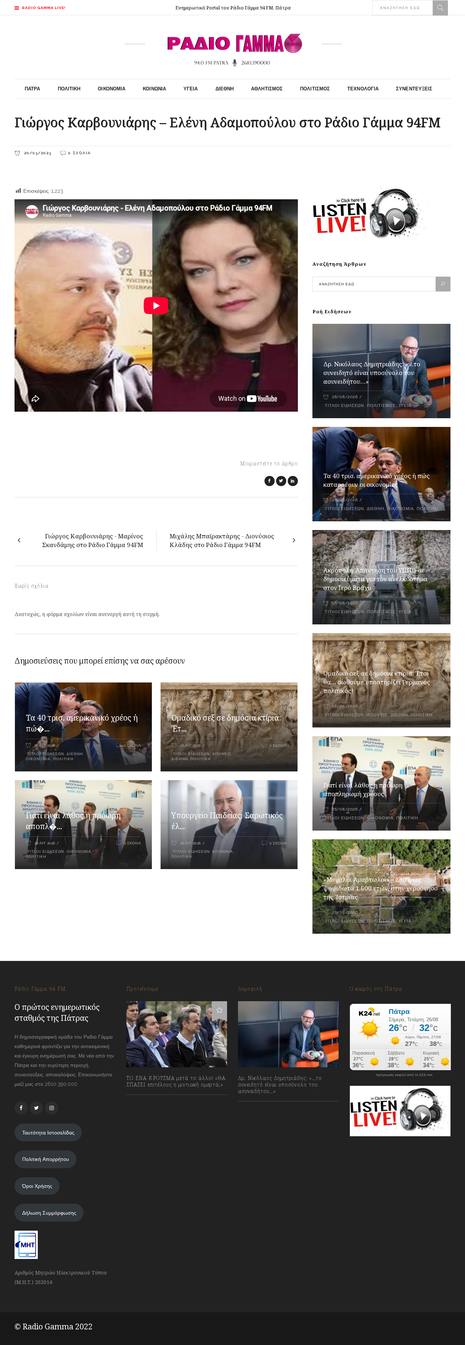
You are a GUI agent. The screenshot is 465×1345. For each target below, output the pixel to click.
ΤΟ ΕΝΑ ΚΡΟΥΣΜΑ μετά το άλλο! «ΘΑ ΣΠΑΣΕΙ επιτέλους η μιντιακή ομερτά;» (176, 1081)
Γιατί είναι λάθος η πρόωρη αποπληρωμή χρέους (363, 789)
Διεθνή (74, 754)
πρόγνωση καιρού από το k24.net (404, 1075)
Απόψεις (221, 754)
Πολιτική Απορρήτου (45, 1159)
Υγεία (405, 405)
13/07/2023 (146, 1101)
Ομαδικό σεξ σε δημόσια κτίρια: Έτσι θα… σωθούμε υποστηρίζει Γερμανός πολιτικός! (376, 682)
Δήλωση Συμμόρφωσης (49, 1213)
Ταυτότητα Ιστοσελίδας (48, 1133)
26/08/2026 (345, 397)
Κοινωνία (222, 851)
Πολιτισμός (381, 405)
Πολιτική (63, 759)
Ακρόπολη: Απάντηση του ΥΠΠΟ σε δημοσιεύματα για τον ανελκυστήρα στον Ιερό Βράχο (375, 579)
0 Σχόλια (79, 153)
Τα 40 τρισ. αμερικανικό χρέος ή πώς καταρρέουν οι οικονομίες (376, 480)
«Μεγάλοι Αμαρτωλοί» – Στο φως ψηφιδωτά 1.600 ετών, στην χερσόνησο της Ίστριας (380, 888)
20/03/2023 (36, 153)
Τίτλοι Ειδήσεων (45, 754)
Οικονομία (38, 759)
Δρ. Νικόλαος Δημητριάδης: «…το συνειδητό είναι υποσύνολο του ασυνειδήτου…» (371, 373)
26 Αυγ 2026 (44, 745)
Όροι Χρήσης (37, 1186)
